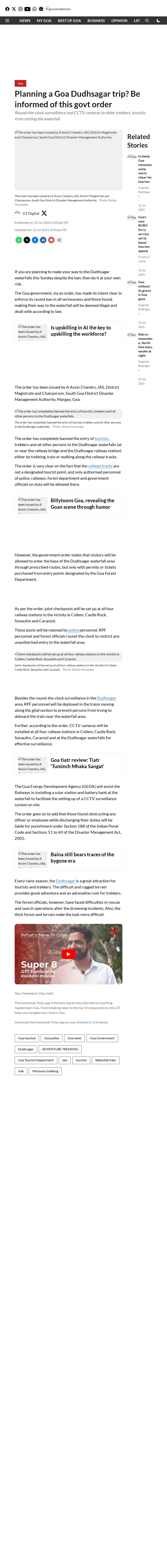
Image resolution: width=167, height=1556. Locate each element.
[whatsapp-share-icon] (18, 242)
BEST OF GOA (69, 20)
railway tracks (100, 465)
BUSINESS (96, 20)
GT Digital (31, 213)
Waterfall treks (105, 1060)
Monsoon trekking (45, 1071)
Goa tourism (27, 1038)
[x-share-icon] (27, 242)
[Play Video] (69, 954)
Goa (62, 1012)
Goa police (51, 1038)
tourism (81, 1060)
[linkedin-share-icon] (43, 242)
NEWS (25, 20)
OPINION (119, 20)
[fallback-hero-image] (132, 156)
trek (21, 1071)
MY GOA (44, 20)
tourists (101, 438)
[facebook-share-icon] (35, 242)
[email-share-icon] (51, 242)
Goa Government (102, 1038)
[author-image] (18, 213)
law (64, 1060)
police (73, 629)
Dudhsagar (106, 697)
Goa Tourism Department (36, 1060)
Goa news (74, 1038)
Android (83, 1022)
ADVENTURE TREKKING (60, 1049)
